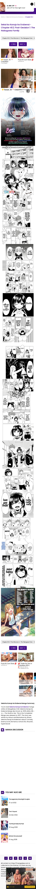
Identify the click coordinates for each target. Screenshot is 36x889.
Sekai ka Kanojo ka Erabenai (15, 17)
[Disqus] (18, 760)
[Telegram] (30, 858)
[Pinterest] (15, 858)
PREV (14, 44)
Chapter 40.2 (29, 17)
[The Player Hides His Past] (5, 830)
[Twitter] (10, 858)
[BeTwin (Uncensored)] (5, 842)
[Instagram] (20, 858)
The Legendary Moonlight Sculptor (19, 799)
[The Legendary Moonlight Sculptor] (5, 805)
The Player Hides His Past (16, 824)
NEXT (22, 44)
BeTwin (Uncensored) (15, 836)
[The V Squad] (5, 817)
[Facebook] (6, 858)
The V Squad (13, 811)
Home (3, 17)
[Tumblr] (25, 858)
